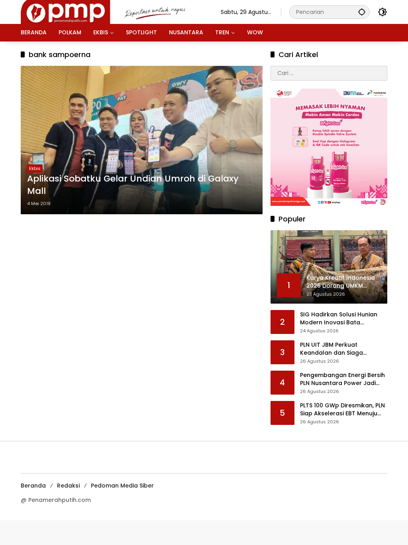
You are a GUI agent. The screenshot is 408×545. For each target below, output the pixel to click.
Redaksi (68, 486)
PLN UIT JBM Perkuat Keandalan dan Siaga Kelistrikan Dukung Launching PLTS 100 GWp (342, 349)
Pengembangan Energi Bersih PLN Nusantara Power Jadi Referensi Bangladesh (342, 379)
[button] (362, 11)
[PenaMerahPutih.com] (113, 12)
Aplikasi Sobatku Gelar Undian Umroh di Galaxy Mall (133, 185)
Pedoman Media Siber (122, 486)
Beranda (33, 486)
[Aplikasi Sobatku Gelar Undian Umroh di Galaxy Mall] (142, 140)
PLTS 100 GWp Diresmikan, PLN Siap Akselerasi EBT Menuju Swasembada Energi (342, 409)
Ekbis (35, 168)
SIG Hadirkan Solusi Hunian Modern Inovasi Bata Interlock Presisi (338, 318)
